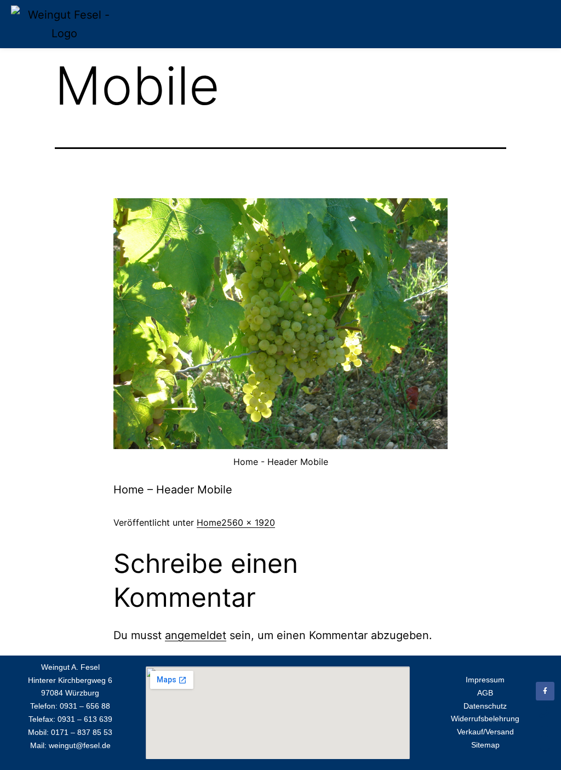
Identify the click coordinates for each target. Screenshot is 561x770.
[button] (542, 24)
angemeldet (195, 635)
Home (209, 522)
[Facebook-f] (545, 691)
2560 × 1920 (248, 522)
